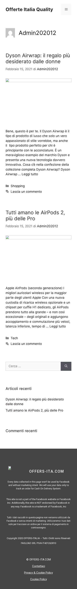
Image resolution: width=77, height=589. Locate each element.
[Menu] (66, 9)
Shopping (18, 186)
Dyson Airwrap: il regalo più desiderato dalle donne (38, 58)
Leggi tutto (30, 174)
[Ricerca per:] (33, 366)
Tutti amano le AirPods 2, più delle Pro (35, 215)
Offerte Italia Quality (29, 9)
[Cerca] (66, 366)
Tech (14, 338)
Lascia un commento (26, 191)
